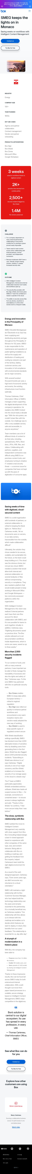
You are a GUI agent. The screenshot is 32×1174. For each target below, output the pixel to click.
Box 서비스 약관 (7, 1158)
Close (30, 2)
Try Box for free (10, 48)
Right (30, 6)
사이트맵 (19, 1154)
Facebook (28, 1149)
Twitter (20, 1149)
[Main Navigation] (30, 11)
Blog (12, 1149)
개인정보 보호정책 (22, 1158)
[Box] (3, 11)
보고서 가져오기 (18, 5)
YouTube (4, 1149)
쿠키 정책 (5, 1163)
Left (2, 6)
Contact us (10, 41)
